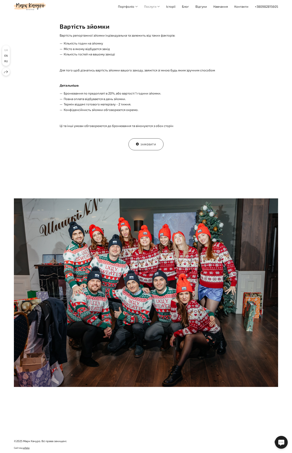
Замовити (148, 144)
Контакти (241, 6)
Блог (185, 6)
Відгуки (201, 6)
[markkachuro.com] (30, 6)
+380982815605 (266, 6)
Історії (170, 6)
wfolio (26, 447)
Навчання (220, 6)
